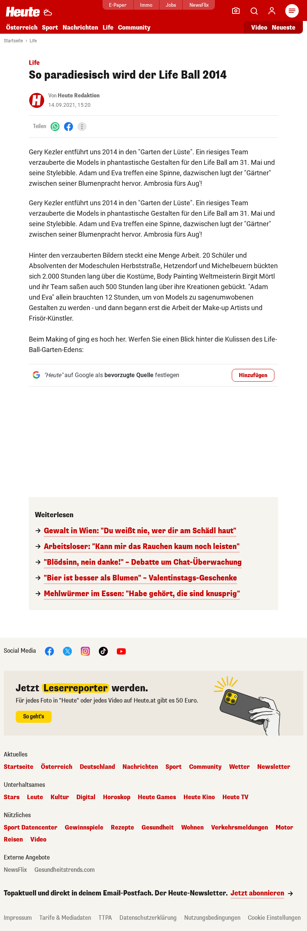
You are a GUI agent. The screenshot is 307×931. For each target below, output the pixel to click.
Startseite (13, 40)
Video (259, 27)
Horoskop (116, 797)
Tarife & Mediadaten (65, 918)
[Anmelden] (271, 10)
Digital (85, 797)
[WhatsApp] (55, 126)
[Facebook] (68, 126)
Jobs (171, 5)
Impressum (18, 918)
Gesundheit (158, 827)
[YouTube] (121, 651)
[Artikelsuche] (253, 10)
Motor (284, 827)
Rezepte (122, 827)
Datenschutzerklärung (148, 918)
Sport (50, 27)
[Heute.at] (23, 11)
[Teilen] (81, 126)
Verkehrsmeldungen (239, 827)
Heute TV (235, 797)
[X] (67, 651)
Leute (35, 797)
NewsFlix (199, 5)
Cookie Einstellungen (274, 918)
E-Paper (118, 5)
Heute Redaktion (79, 95)
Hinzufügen (253, 375)
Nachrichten (140, 767)
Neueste (283, 27)
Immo (146, 5)
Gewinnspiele (84, 827)
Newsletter (273, 767)
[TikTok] (103, 651)
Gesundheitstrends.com (64, 870)
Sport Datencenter (30, 827)
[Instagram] (85, 651)
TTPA (105, 918)
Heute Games (157, 797)
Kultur (60, 797)
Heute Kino (199, 797)
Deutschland (97, 767)
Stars (11, 797)
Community (134, 27)
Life (108, 27)
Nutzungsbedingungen (212, 918)
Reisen (13, 839)
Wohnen (192, 827)
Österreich (21, 27)
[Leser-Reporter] (235, 10)
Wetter (239, 767)
